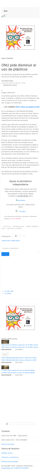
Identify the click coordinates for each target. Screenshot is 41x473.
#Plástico (7, 226)
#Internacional (19, 226)
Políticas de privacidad (9, 462)
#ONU (3, 228)
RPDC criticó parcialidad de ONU (28, 107)
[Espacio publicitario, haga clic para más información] (20, 37)
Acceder (22, 211)
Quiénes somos (6, 453)
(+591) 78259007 (16, 218)
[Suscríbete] (20, 200)
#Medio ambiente (32, 226)
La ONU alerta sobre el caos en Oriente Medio (18, 370)
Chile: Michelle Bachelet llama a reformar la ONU (19, 358)
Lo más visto (9, 291)
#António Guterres (14, 228)
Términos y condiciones (9, 457)
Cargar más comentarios (10, 240)
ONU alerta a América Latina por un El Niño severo (19, 345)
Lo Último (7, 293)
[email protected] (7, 444)
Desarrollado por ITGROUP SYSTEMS (14, 468)
